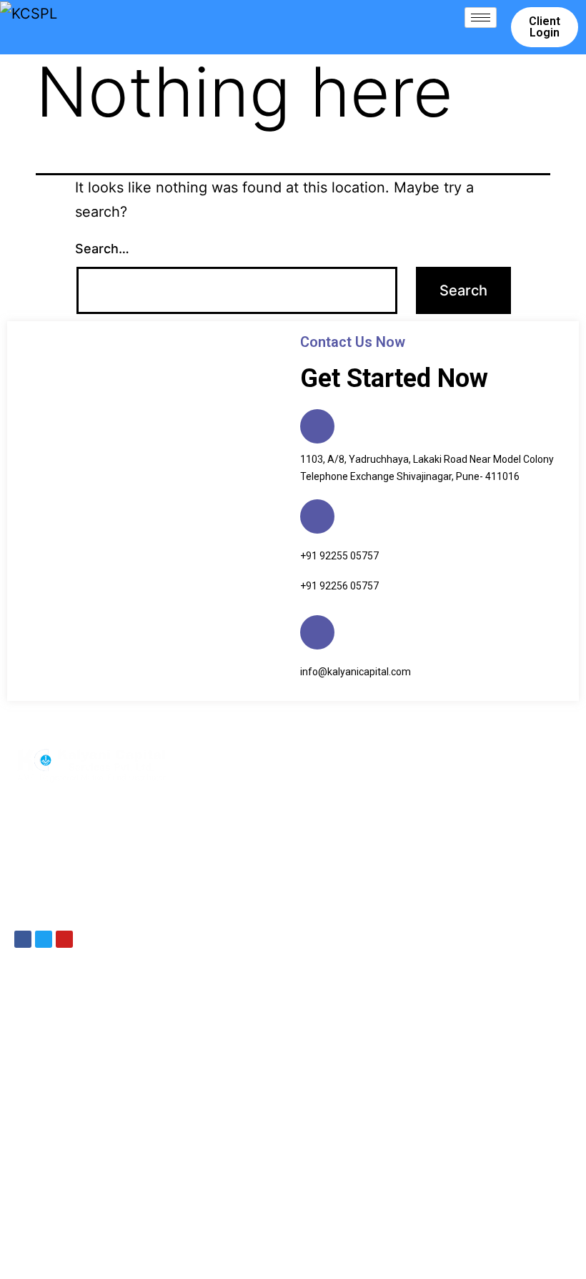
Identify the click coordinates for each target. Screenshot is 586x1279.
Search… (102, 248)
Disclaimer (238, 1234)
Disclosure (291, 1234)
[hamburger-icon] (481, 17)
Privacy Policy (351, 1234)
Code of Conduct (489, 1234)
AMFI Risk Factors (314, 1254)
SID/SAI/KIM (417, 1234)
